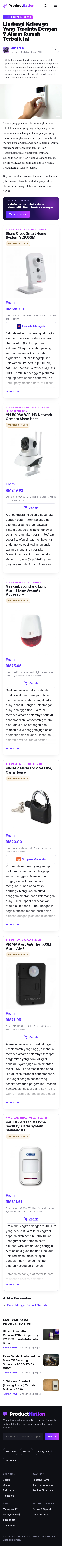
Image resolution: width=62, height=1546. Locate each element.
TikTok (26, 1451)
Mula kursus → (18, 214)
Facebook (11, 1460)
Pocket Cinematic (43, 1490)
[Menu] (55, 5)
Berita (6, 1479)
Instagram (43, 1451)
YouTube (11, 1451)
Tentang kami (40, 1479)
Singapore (9, 1519)
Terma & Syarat (41, 1509)
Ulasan (7, 1485)
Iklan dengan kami (43, 1485)
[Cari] (45, 5)
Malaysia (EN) (11, 1509)
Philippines (9, 1525)
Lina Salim (17, 48)
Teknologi (9, 1495)
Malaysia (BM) (11, 1514)
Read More (13, 391)
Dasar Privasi (40, 1514)
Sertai (52, 1436)
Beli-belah (9, 1490)
